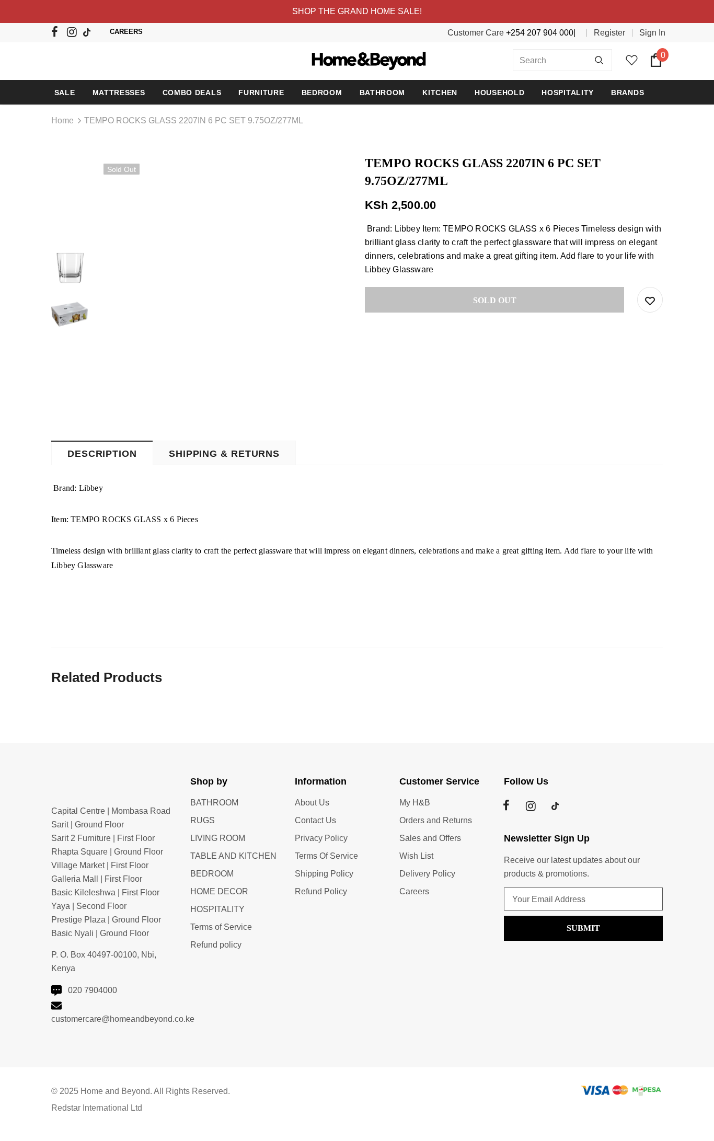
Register (609, 32)
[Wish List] (650, 300)
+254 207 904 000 (539, 32)
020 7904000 (92, 990)
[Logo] (357, 60)
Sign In (652, 32)
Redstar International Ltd (96, 1107)
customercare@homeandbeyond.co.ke (122, 1019)
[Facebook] (57, 33)
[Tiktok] (89, 33)
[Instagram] (73, 33)
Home (62, 120)
